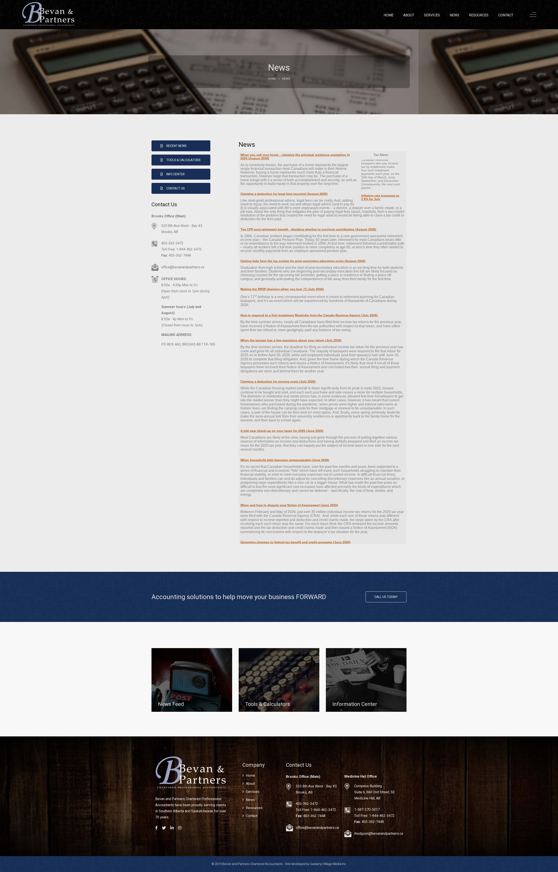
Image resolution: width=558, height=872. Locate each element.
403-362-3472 (172, 243)
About (408, 15)
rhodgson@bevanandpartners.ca (378, 833)
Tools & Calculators (183, 160)
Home (388, 15)
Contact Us (175, 188)
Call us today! (386, 597)
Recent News (176, 146)
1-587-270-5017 (367, 809)
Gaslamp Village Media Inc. (328, 864)
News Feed (171, 704)
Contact (505, 15)
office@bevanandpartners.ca (182, 267)
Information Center (354, 704)
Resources (478, 15)
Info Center (175, 174)
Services (432, 15)
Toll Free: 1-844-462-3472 (181, 249)
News (454, 15)
